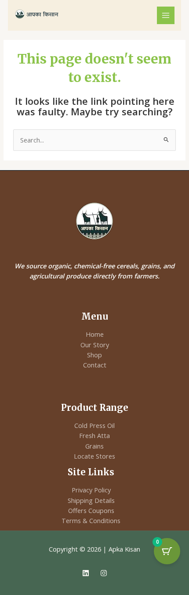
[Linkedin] (85, 573)
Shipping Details (91, 500)
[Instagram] (103, 573)
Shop (94, 354)
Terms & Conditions (91, 520)
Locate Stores (94, 456)
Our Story (94, 344)
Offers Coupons (91, 510)
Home (95, 334)
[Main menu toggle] (165, 15)
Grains (94, 446)
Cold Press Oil (94, 425)
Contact (94, 364)
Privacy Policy (91, 489)
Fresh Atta (94, 435)
